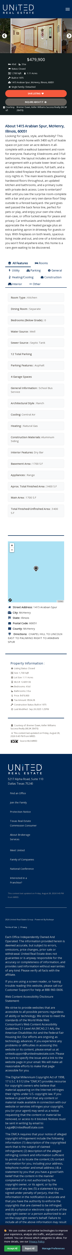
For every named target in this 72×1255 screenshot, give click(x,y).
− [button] (12, 550)
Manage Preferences (53, 1248)
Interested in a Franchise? (18, 880)
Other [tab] (37, 284)
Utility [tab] (16, 270)
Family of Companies (22, 859)
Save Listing (34, 93)
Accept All (12, 1248)
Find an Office (18, 793)
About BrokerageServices (20, 837)
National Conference (22, 868)
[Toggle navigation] (67, 9)
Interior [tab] (17, 284)
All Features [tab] (20, 263)
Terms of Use (11, 927)
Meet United (17, 850)
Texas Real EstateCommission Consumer (23, 823)
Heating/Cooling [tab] (23, 277)
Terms (60, 601)
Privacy (23, 927)
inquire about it (34, 102)
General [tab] (57, 270)
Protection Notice (20, 811)
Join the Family (18, 802)
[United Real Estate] (18, 9)
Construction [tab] (53, 277)
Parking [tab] (35, 270)
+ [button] (12, 545)
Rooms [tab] (43, 263)
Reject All (29, 1248)
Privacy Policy (36, 1241)
